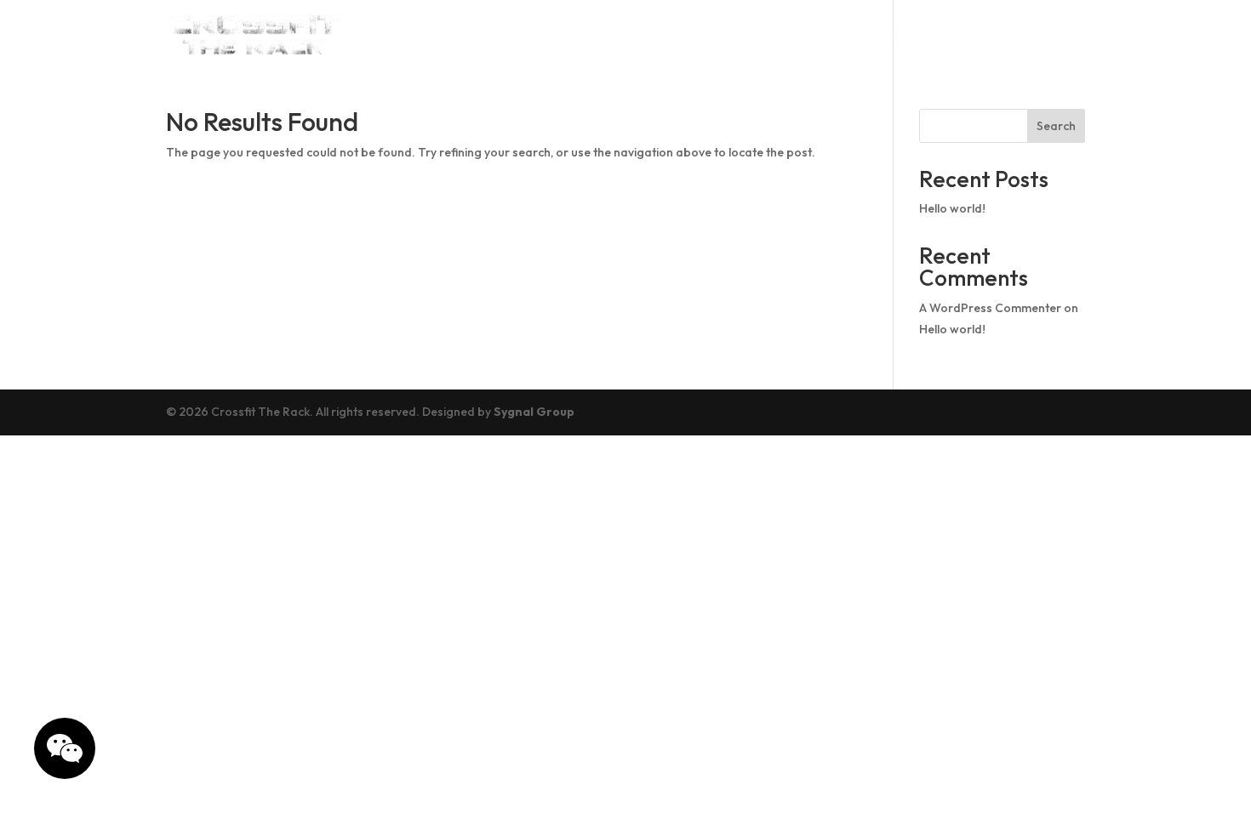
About (647, 35)
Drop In (823, 35)
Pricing (906, 35)
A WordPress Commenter (990, 308)
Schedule (733, 35)
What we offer (1021, 35)
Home (576, 35)
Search (1056, 126)
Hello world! (952, 208)
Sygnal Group (534, 411)
